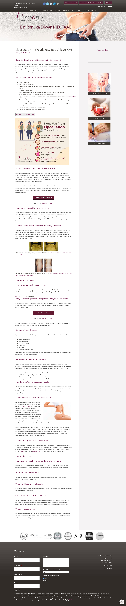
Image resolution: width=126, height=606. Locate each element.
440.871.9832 (106, 6)
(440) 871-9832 (37, 451)
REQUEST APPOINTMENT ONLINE (91, 2)
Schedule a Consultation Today (25, 114)
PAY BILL (108, 2)
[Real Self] (57, 3)
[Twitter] (47, 3)
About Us (38, 10)
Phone (16, 583)
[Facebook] (44, 3)
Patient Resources (69, 10)
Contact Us (92, 10)
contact (74, 598)
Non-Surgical (48, 10)
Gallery (79, 10)
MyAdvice (72, 600)
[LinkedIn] (54, 3)
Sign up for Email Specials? (51, 575)
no (46, 580)
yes (46, 578)
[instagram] (50, 3)
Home (31, 10)
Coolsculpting (72, 96)
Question (46, 556)
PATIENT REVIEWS (71, 2)
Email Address (19, 574)
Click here (18, 296)
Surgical (58, 10)
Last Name (18, 565)
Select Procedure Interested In (52, 570)
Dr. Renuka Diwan (25, 406)
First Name (18, 557)
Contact (22, 451)
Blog (85, 10)
